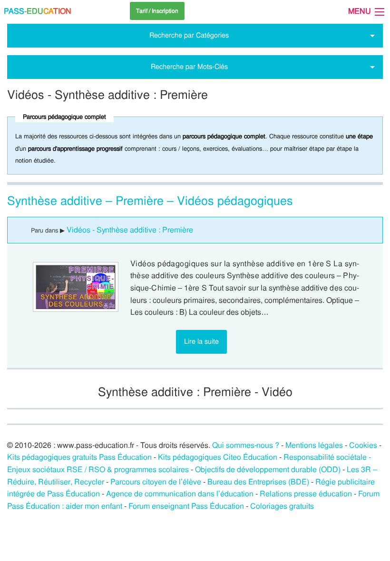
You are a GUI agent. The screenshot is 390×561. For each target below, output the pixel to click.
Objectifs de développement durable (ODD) (268, 469)
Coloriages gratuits (282, 506)
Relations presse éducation (306, 494)
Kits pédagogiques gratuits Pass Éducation (79, 457)
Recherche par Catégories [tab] (189, 35)
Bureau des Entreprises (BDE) (258, 482)
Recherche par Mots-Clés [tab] (189, 66)
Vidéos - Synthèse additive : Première (130, 230)
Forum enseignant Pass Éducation (186, 506)
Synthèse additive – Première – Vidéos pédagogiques (150, 201)
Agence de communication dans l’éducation (180, 494)
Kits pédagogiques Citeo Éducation (217, 457)
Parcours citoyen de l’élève (155, 482)
